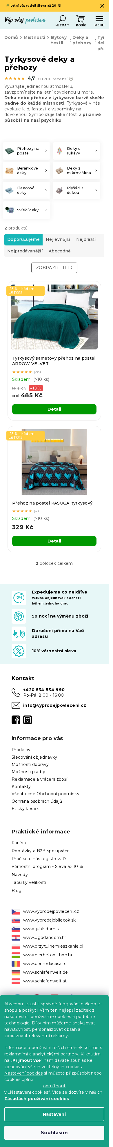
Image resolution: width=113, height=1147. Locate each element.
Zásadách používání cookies (36, 1098)
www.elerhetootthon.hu (48, 954)
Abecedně (60, 251)
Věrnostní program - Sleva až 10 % (47, 866)
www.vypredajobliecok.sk (49, 920)
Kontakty (21, 786)
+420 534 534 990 (44, 689)
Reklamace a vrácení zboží (39, 779)
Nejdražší (86, 239)
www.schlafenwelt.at (45, 981)
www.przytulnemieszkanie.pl (53, 946)
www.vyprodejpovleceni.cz (51, 911)
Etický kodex (25, 808)
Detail (54, 409)
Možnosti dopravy (30, 764)
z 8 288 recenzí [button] (52, 79)
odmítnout (54, 1086)
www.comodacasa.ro (45, 963)
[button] (71, 79)
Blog (16, 890)
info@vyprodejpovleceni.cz (54, 705)
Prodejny (21, 749)
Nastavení (54, 1114)
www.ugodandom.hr (44, 937)
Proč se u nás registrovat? (39, 858)
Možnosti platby (28, 771)
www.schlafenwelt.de (45, 972)
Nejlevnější (58, 239)
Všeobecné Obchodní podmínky (45, 793)
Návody (20, 874)
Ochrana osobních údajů (37, 801)
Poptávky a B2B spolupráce (41, 850)
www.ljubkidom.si (41, 928)
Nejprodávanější (25, 251)
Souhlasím (54, 1132)
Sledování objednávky (34, 757)
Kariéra (19, 842)
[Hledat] (62, 19)
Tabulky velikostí (29, 882)
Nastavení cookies (23, 1073)
